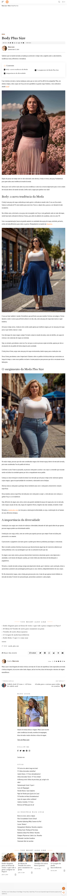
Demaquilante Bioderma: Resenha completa (29, 827)
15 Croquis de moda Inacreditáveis (16, 635)
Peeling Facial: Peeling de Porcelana (27, 830)
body (7, 86)
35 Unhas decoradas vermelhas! (26, 771)
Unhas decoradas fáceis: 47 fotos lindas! (29, 777)
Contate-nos (21, 757)
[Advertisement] (33, 20)
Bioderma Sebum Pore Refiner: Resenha (28, 833)
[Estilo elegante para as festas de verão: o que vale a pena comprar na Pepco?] (9, 857)
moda (10, 646)
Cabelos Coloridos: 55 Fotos (25, 802)
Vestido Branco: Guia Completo (26, 791)
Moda (3, 34)
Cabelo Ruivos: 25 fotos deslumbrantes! (29, 774)
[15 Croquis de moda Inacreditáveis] (58, 857)
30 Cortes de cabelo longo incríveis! (27, 768)
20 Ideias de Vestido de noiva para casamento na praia (23, 629)
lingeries (49, 224)
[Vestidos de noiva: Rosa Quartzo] (41, 857)
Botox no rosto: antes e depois (26, 816)
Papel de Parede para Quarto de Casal (28, 794)
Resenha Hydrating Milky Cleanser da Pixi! (29, 821)
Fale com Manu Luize (23, 740)
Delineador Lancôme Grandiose (26, 838)
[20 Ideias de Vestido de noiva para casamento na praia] (25, 857)
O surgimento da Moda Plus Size (48, 70)
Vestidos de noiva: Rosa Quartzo (15, 632)
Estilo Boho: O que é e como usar (15, 638)
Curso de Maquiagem (23, 788)
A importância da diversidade (16, 73)
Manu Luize (11, 47)
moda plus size (13, 510)
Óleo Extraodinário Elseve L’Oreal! (27, 819)
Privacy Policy (26, 892)
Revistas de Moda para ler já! (25, 805)
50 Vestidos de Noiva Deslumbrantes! (28, 796)
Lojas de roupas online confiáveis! (26, 799)
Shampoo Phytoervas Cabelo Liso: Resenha (29, 835)
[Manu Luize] (7, 2)
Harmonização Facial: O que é (25, 785)
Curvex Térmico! (21, 824)
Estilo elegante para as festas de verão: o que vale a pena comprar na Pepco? (32, 626)
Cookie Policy (32, 892)
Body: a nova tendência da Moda (16, 69)
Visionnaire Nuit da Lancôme (25, 841)
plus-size (16, 646)
